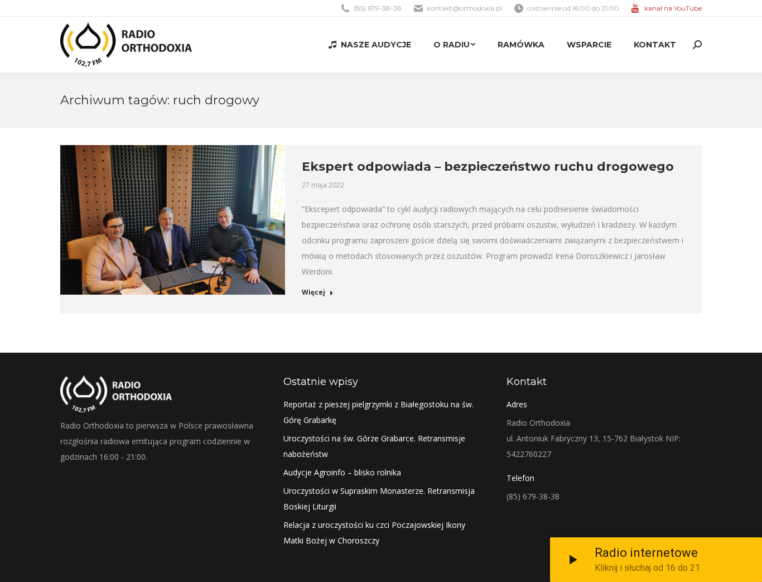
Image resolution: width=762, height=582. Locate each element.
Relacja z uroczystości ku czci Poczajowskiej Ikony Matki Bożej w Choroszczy (374, 533)
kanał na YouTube (673, 8)
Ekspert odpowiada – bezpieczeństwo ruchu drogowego (488, 166)
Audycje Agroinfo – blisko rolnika (342, 472)
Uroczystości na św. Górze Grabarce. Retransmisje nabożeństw (374, 446)
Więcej (313, 292)
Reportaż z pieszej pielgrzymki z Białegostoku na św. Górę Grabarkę (378, 412)
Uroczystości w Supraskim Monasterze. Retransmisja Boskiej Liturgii (379, 498)
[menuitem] (370, 44)
